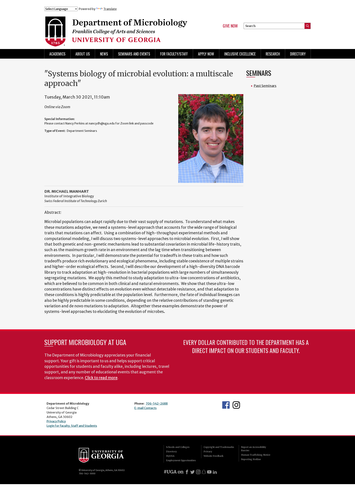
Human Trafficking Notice (255, 454)
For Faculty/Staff (174, 54)
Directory (298, 54)
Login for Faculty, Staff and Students (72, 426)
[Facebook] (187, 472)
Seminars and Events (134, 54)
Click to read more (101, 377)
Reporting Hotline (251, 459)
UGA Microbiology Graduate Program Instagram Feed (236, 405)
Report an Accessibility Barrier (253, 449)
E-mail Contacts (145, 408)
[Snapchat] (204, 472)
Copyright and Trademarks (219, 447)
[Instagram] (198, 472)
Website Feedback (213, 456)
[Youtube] (209, 472)
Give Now (230, 26)
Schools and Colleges (178, 447)
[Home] (118, 27)
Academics (57, 54)
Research (273, 54)
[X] (192, 472)
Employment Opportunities (181, 460)
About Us (82, 54)
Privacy (208, 451)
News (104, 54)
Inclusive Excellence (240, 54)
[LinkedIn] (215, 472)
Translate (110, 9)
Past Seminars (265, 86)
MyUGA (170, 456)
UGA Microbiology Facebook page (226, 405)
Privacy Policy (56, 421)
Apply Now (206, 54)
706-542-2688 (157, 403)
